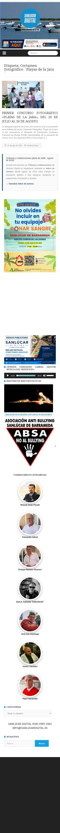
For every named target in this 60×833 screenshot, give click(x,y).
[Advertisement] (30, 304)
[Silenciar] (44, 375)
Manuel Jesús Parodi (30, 505)
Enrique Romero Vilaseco (30, 569)
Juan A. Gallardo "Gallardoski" (30, 601)
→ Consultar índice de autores (20, 183)
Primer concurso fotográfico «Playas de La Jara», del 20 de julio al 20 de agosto (30, 117)
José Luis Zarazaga (30, 634)
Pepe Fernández (30, 698)
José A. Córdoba (30, 666)
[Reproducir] (7, 375)
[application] (30, 375)
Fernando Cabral (30, 537)
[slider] (50, 375)
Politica (30, 145)
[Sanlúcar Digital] (30, 18)
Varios (36, 145)
